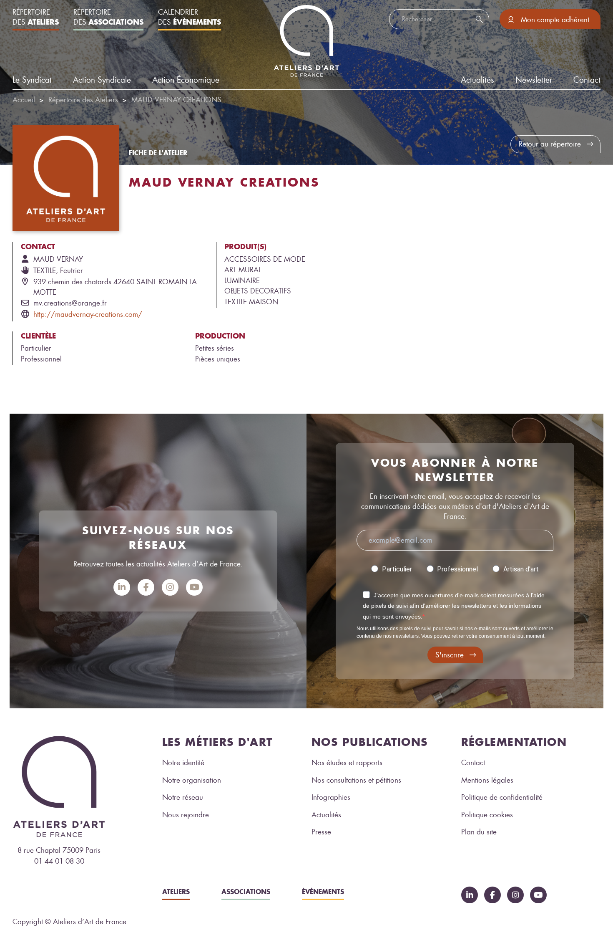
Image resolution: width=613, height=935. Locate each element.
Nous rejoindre (185, 814)
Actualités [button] (477, 80)
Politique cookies (487, 814)
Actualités (326, 814)
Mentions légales (487, 780)
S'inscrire (449, 655)
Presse (321, 831)
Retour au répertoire (550, 144)
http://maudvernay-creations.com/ (87, 314)
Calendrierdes (189, 17)
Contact (586, 80)
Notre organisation (191, 780)
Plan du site (479, 831)
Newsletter (533, 80)
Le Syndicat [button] (32, 80)
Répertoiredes (36, 17)
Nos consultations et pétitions (356, 780)
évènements (323, 891)
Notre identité (183, 762)
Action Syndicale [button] (102, 80)
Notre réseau (182, 797)
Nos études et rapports (347, 762)
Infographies (331, 797)
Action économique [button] (185, 80)
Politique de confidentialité (502, 797)
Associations (245, 891)
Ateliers (176, 891)
